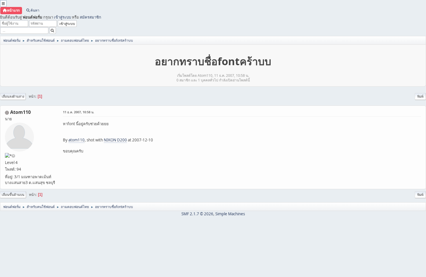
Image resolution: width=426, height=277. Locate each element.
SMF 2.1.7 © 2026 (197, 213)
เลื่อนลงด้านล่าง (13, 96)
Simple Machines (230, 213)
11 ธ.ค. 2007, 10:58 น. (78, 112)
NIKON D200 (115, 140)
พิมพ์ (420, 96)
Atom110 (20, 112)
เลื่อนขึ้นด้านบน (13, 194)
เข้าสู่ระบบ (62, 17)
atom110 (76, 140)
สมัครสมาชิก (90, 17)
